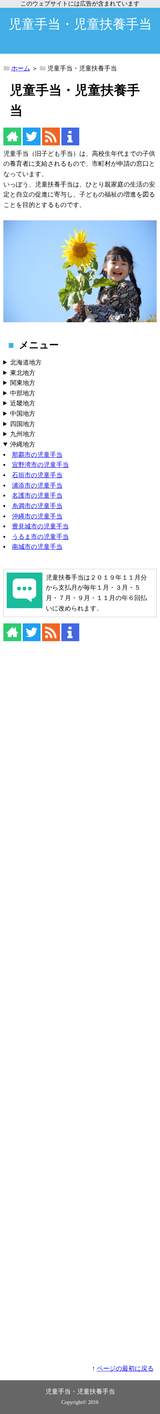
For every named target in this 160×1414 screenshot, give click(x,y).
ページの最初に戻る (125, 1368)
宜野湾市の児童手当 (40, 464)
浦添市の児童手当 (37, 485)
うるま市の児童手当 (40, 536)
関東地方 (22, 382)
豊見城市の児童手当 (40, 526)
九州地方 (22, 434)
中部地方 (22, 393)
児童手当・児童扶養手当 (80, 24)
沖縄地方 (22, 444)
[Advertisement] (80, 1007)
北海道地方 (26, 362)
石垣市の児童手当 (37, 475)
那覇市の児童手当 (37, 454)
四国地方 (22, 424)
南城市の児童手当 (37, 546)
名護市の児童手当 (37, 495)
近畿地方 (22, 403)
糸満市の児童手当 (37, 506)
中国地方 (22, 413)
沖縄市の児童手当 (37, 516)
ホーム (20, 68)
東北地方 (22, 372)
